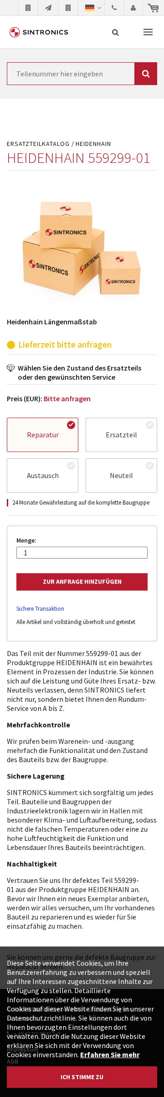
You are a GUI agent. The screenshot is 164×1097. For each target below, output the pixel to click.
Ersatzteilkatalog (38, 144)
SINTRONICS (38, 32)
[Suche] (115, 32)
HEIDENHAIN (93, 144)
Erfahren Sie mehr (109, 1054)
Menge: (26, 540)
